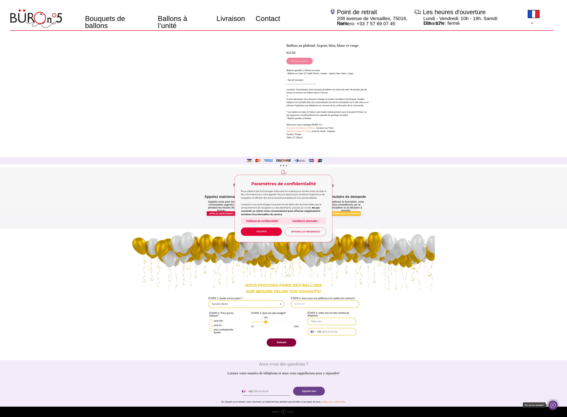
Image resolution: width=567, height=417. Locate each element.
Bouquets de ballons (105, 22)
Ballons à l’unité (172, 22)
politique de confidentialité (333, 401)
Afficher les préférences (305, 232)
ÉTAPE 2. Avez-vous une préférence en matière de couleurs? (323, 298)
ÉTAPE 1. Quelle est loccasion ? (225, 298)
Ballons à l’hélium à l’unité (298, 131)
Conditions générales (305, 220)
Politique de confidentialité (262, 220)
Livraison (230, 18)
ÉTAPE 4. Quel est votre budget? (268, 313)
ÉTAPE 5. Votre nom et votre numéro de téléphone (328, 314)
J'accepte (261, 232)
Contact (268, 18)
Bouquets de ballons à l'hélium (300, 128)
